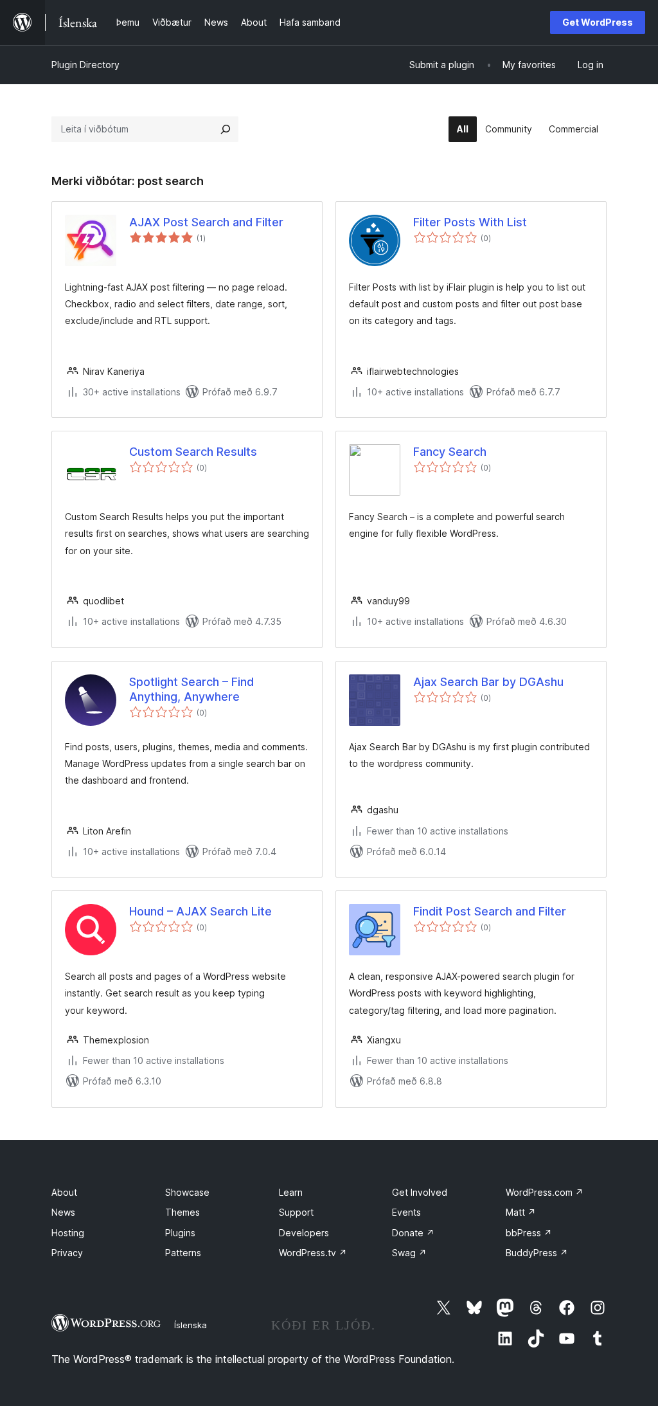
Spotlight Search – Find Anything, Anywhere (191, 689)
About (64, 1192)
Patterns (183, 1252)
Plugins (180, 1232)
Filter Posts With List (470, 222)
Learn (291, 1192)
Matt (521, 1212)
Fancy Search (449, 451)
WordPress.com (544, 1192)
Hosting (67, 1232)
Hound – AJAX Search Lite (200, 911)
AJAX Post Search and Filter (206, 222)
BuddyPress (537, 1252)
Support (296, 1212)
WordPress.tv (313, 1252)
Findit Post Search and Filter (489, 911)
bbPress (529, 1232)
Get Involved (419, 1192)
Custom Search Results (193, 451)
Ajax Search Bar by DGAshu (488, 682)
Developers (304, 1232)
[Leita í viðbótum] (225, 129)
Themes (182, 1212)
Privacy (67, 1252)
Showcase (187, 1192)
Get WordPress (597, 22)
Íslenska (190, 1325)
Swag (409, 1252)
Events (406, 1212)
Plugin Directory (85, 64)
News (63, 1212)
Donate (413, 1232)
